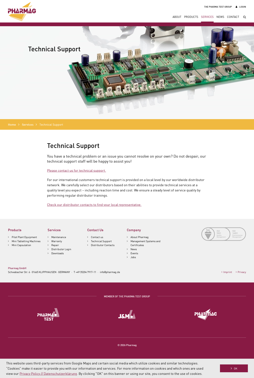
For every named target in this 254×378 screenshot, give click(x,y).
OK (235, 368)
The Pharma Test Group (218, 6)
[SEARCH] (243, 17)
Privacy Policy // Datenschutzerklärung (48, 373)
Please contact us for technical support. (76, 170)
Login (242, 6)
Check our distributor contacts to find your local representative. (94, 204)
